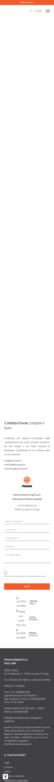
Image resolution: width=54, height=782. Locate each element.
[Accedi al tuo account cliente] (31, 10)
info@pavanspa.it (13, 460)
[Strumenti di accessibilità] (5, 776)
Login (7, 762)
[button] (48, 11)
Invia (27, 586)
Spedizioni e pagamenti (16, 780)
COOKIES (20, 686)
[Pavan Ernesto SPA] (8, 10)
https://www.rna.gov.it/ (19, 744)
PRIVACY (8, 686)
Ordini (7, 771)
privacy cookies (41, 576)
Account (8, 767)
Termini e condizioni (14, 776)
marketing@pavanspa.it (16, 468)
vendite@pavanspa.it (14, 464)
